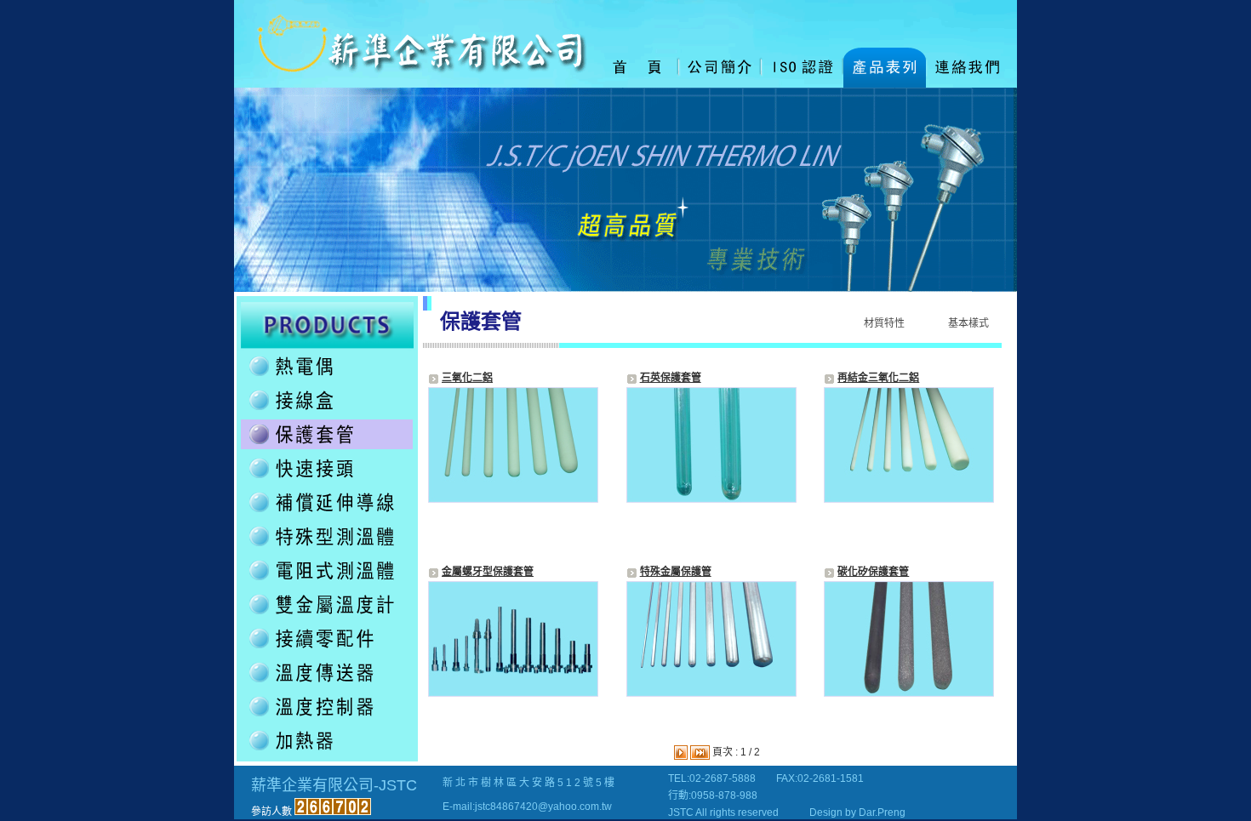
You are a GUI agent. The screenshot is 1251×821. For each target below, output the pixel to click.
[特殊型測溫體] (327, 548)
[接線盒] (327, 412)
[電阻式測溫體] (327, 582)
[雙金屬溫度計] (327, 616)
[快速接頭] (327, 480)
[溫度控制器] (327, 718)
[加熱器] (327, 752)
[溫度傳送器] (327, 684)
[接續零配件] (327, 650)
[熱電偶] (327, 378)
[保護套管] (327, 446)
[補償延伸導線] (327, 514)
